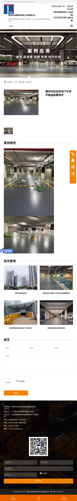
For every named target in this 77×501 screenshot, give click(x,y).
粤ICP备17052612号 (56, 492)
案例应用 (21, 82)
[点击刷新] (20, 382)
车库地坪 (29, 82)
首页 (11, 26)
